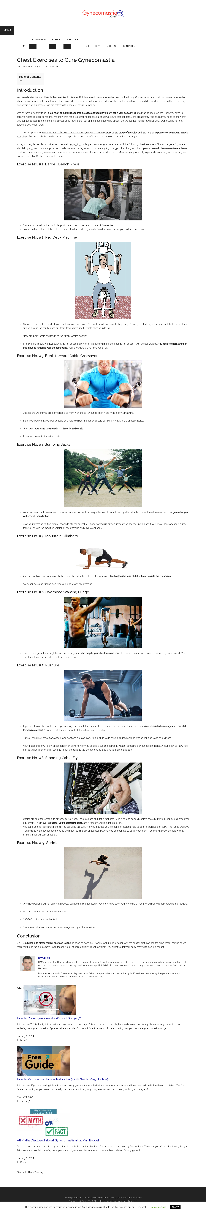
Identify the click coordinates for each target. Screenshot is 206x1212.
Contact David (90, 1197)
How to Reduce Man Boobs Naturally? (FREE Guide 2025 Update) (62, 1079)
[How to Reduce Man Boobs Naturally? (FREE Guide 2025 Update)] (43, 1075)
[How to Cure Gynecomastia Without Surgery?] (50, 1014)
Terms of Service (118, 1197)
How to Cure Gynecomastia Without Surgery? (49, 1018)
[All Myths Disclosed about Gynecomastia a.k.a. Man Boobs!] (43, 1136)
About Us (76, 1197)
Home (68, 1197)
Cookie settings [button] (158, 1207)
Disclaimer (103, 1197)
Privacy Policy (135, 1197)
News (31, 1172)
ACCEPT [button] (175, 1207)
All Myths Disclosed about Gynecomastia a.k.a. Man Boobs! (58, 1140)
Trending (39, 1172)
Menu (7, 30)
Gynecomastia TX (103, 13)
